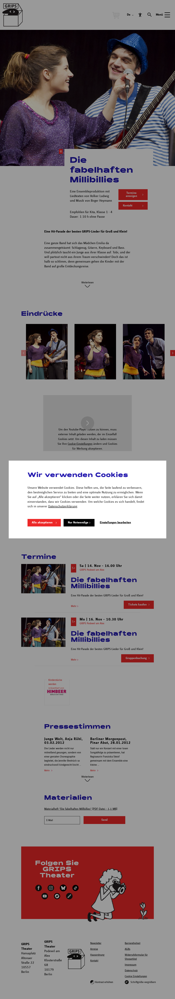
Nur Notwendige (78, 522)
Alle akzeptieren (42, 522)
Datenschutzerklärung (62, 506)
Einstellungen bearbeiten (115, 522)
